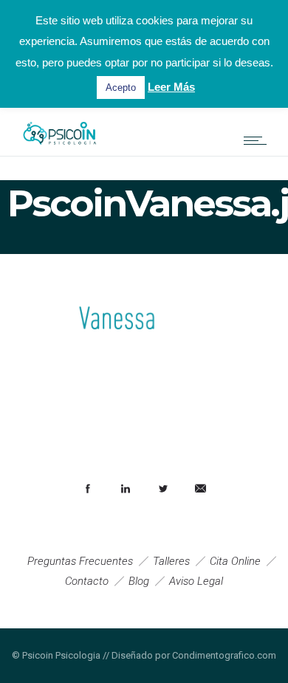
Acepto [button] (121, 87)
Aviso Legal (196, 581)
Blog (138, 581)
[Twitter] (162, 488)
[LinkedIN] (124, 488)
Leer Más (171, 86)
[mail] (200, 488)
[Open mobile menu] (258, 140)
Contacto (87, 581)
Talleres (171, 561)
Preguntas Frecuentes (80, 561)
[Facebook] (87, 488)
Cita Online (235, 561)
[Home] (59, 148)
